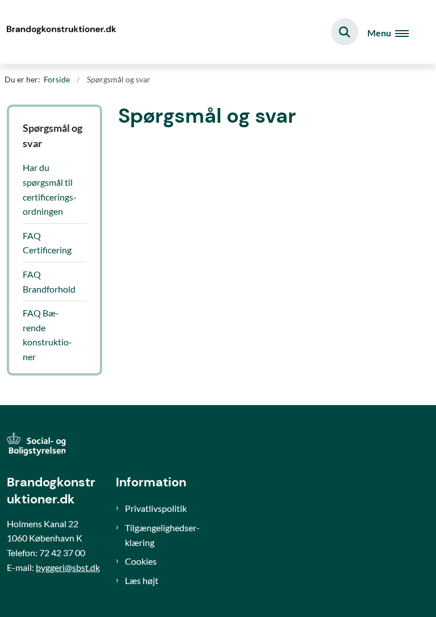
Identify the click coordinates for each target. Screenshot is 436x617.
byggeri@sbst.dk (68, 567)
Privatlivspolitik (156, 508)
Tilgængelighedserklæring (162, 535)
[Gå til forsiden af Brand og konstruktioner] (60, 32)
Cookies (141, 561)
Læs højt (141, 580)
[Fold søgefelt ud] (344, 31)
